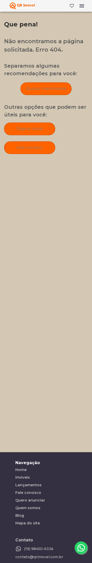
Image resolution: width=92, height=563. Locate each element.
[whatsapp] (81, 547)
